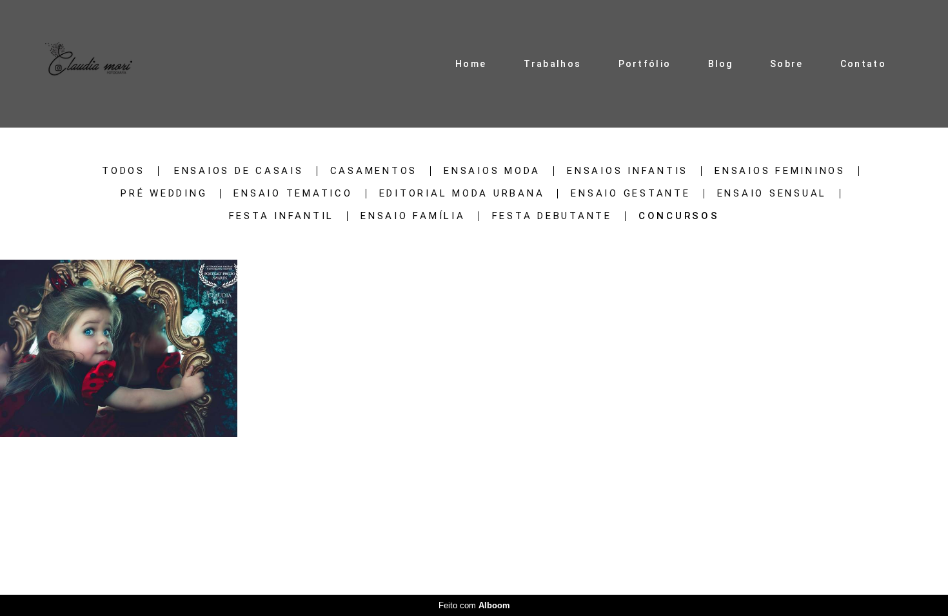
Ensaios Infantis (627, 171)
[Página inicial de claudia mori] (88, 63)
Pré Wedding (164, 193)
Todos (123, 171)
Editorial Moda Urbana (462, 193)
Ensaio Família (413, 216)
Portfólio (644, 64)
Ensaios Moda (492, 171)
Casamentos (374, 171)
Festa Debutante (552, 216)
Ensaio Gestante (630, 193)
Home (470, 64)
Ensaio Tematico (292, 193)
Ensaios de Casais (239, 171)
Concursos (679, 216)
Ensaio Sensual (772, 193)
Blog (720, 64)
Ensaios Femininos (780, 171)
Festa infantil (282, 216)
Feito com (474, 605)
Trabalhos (553, 64)
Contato (863, 64)
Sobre (787, 64)
